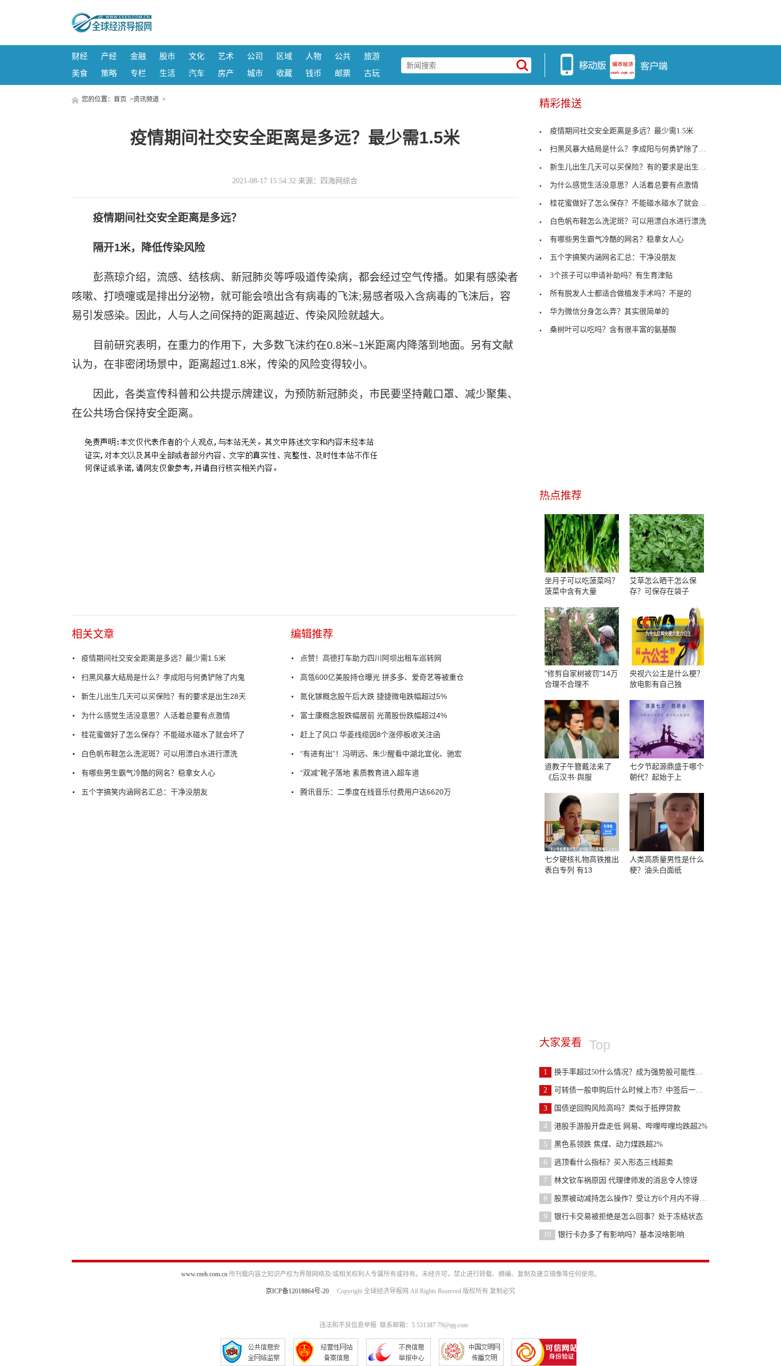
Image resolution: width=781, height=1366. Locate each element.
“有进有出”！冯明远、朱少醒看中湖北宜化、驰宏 (381, 753)
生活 (167, 73)
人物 (313, 56)
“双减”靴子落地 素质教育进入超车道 (359, 773)
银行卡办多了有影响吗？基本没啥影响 (614, 1235)
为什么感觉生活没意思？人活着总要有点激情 (155, 715)
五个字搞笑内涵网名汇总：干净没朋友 (144, 792)
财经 (80, 56)
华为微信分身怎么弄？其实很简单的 (609, 311)
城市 (255, 73)
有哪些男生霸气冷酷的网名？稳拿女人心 (148, 773)
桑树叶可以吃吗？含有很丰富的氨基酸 (613, 330)
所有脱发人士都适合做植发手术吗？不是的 (620, 293)
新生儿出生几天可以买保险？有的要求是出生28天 (163, 696)
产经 (109, 56)
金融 (138, 56)
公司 (255, 56)
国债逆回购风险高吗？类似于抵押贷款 (612, 1108)
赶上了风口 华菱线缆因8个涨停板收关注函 (370, 734)
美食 (80, 73)
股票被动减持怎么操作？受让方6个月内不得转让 (629, 1198)
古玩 (372, 73)
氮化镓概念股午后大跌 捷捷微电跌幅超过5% (373, 696)
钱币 (313, 73)
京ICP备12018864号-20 (297, 1291)
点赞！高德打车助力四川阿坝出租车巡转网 (371, 658)
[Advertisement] (430, 21)
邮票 (343, 73)
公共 (343, 56)
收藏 (284, 73)
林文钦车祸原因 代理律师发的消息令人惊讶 (621, 1180)
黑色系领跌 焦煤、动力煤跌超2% (603, 1144)
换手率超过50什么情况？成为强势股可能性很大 (627, 1072)
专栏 (138, 73)
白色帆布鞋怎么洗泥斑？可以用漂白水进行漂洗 (159, 753)
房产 (226, 73)
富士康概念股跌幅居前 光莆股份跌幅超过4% (373, 715)
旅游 (372, 56)
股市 (167, 56)
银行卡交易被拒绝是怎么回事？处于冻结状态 (623, 1216)
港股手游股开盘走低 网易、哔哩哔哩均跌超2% (626, 1126)
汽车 (197, 73)
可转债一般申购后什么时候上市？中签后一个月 (627, 1090)
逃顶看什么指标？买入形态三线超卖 (608, 1162)
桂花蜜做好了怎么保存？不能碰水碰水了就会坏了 (163, 734)
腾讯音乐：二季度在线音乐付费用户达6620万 (375, 792)
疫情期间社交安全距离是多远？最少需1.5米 (153, 658)
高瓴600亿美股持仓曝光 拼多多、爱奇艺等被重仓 (382, 677)
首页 (120, 99)
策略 (109, 73)
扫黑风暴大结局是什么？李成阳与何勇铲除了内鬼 (163, 677)
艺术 (226, 56)
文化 (197, 56)
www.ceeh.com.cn (204, 1274)
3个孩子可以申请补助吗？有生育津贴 (611, 275)
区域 (284, 56)
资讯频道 (146, 99)
